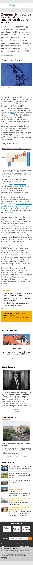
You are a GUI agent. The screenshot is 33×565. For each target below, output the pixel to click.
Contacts (3, 544)
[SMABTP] (26, 529)
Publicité (3, 546)
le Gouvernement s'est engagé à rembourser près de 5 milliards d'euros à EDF (16, 206)
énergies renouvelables (18, 184)
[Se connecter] (30, 5)
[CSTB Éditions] (17, 529)
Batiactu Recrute (22, 544)
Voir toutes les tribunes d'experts (16, 456)
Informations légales (23, 546)
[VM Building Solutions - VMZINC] (7, 529)
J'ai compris (4, 558)
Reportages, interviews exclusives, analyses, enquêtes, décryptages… (16, 315)
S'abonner (16, 411)
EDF (13, 113)
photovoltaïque (20, 186)
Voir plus (16, 409)
